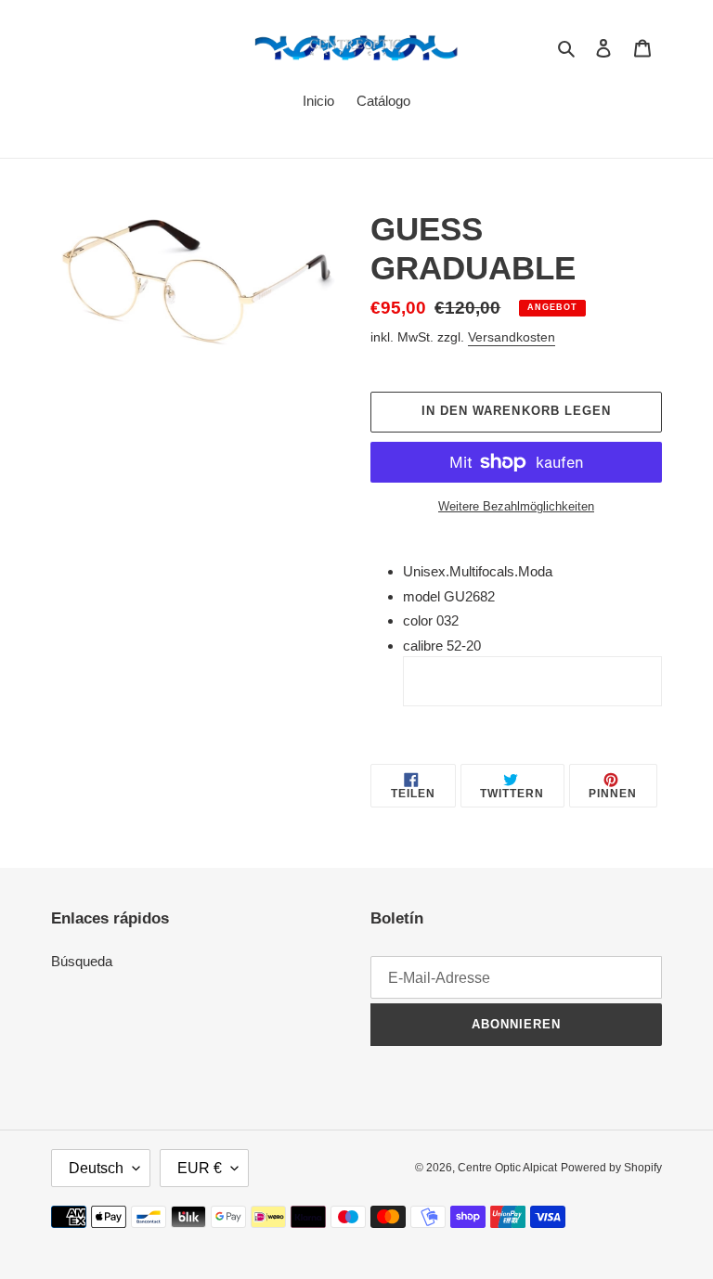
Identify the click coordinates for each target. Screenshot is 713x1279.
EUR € (199, 1168)
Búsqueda (81, 961)
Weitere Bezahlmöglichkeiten (516, 506)
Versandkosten (511, 336)
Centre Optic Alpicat (507, 1167)
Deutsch (96, 1168)
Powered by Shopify (611, 1167)
